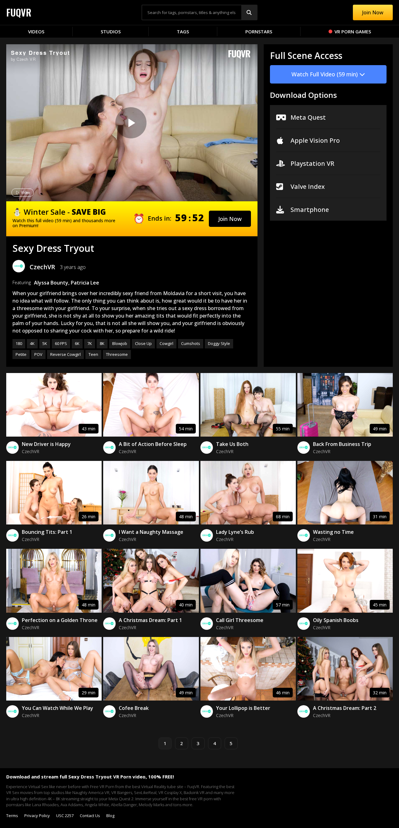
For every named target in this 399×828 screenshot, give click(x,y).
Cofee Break (134, 708)
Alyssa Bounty (51, 282)
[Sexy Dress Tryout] (131, 122)
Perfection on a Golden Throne (60, 620)
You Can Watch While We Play (57, 708)
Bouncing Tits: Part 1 (47, 532)
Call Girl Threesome (239, 620)
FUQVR (18, 12)
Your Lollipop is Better (243, 708)
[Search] (249, 12)
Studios (111, 31)
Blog (110, 815)
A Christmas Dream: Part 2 (344, 708)
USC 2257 (65, 815)
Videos (36, 31)
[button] (230, 219)
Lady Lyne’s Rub (235, 532)
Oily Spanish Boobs (335, 620)
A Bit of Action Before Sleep (153, 444)
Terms (12, 815)
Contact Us (90, 815)
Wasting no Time (333, 532)
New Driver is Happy (46, 444)
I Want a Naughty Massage (151, 532)
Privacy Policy (37, 815)
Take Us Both (232, 444)
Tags (183, 31)
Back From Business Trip (342, 444)
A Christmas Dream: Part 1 (150, 620)
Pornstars (258, 31)
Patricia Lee (85, 282)
